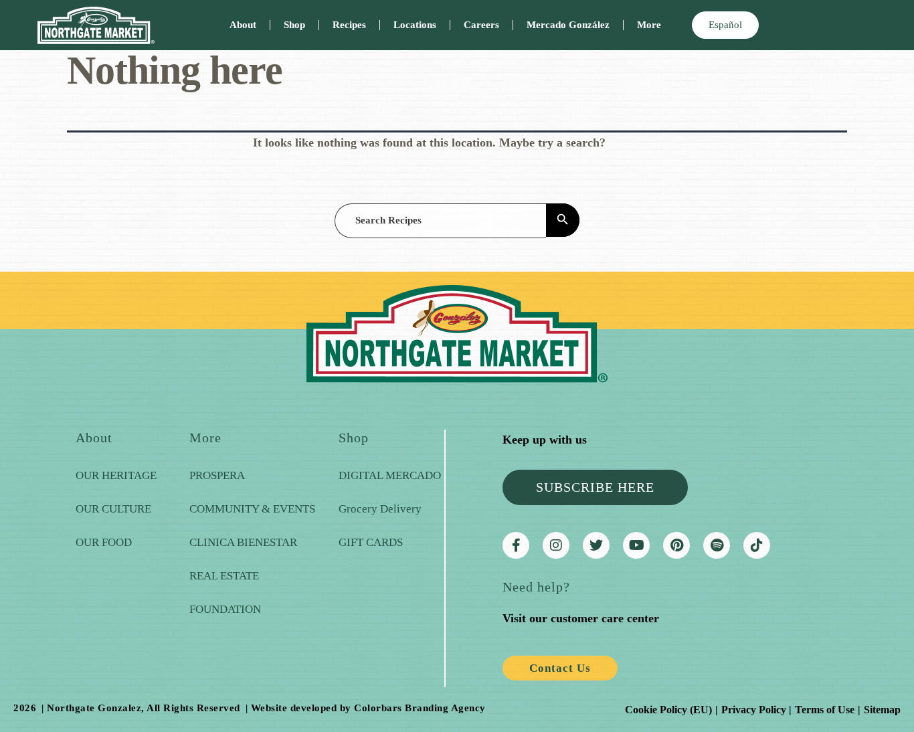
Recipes (349, 24)
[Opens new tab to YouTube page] (636, 545)
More (649, 24)
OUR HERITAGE (116, 475)
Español (725, 24)
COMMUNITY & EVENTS (252, 508)
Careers (481, 24)
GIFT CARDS (371, 542)
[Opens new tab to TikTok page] (756, 545)
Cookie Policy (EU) (668, 709)
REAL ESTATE (224, 575)
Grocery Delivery (380, 508)
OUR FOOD (104, 542)
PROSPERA (217, 475)
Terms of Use (824, 709)
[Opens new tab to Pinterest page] (676, 545)
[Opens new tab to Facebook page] (515, 545)
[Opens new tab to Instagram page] (556, 545)
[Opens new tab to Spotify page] (716, 545)
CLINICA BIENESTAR (243, 542)
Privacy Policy (753, 709)
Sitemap (882, 709)
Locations (414, 24)
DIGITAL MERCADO (390, 475)
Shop (294, 24)
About (243, 24)
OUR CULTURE (113, 508)
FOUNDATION (225, 609)
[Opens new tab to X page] (596, 545)
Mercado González (568, 24)
